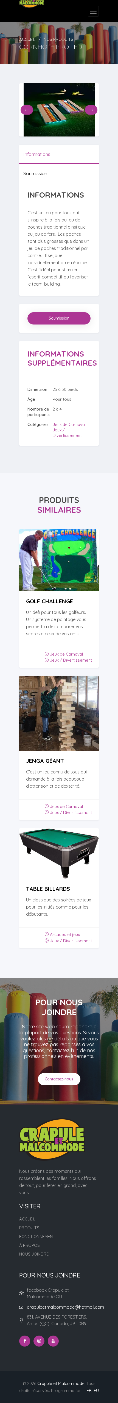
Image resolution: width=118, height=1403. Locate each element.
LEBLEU (92, 1390)
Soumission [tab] (35, 173)
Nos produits (58, 39)
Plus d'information (59, 571)
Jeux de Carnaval (69, 424)
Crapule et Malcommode (61, 1383)
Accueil (27, 39)
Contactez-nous (59, 1079)
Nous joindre (34, 1254)
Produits (29, 1227)
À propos (29, 1245)
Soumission (59, 318)
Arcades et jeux (64, 934)
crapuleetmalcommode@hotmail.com (65, 1307)
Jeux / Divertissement (67, 432)
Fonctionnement (37, 1236)
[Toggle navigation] (93, 11)
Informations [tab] (36, 154)
